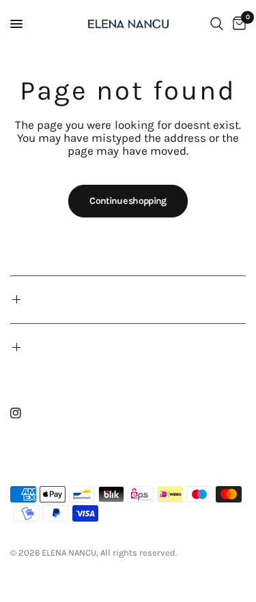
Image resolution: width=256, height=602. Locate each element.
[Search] (216, 24)
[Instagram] (25, 413)
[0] (237, 24)
